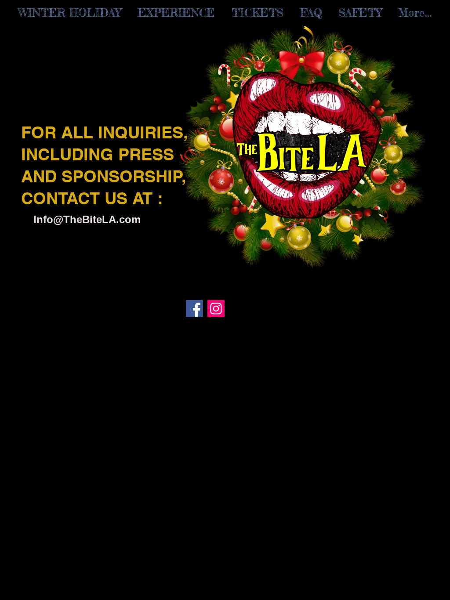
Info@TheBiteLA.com (87, 219)
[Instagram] (216, 308)
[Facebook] (194, 308)
